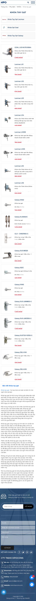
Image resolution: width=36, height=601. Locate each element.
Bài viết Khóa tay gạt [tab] (10, 386)
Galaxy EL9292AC (21, 217)
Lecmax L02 (19, 81)
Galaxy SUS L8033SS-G (23, 318)
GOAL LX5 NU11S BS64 (23, 47)
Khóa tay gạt (5, 390)
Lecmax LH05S (20, 132)
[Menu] (33, 2)
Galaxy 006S (19, 284)
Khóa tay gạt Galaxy (15, 36)
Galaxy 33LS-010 (21, 369)
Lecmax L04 (19, 115)
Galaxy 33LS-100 (21, 352)
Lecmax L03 (19, 98)
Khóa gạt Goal (13, 27)
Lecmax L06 (19, 183)
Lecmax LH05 (20, 149)
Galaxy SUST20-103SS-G (23, 335)
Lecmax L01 (19, 64)
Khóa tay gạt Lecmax (16, 19)
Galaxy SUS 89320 (21, 251)
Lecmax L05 (19, 166)
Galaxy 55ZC (19, 268)
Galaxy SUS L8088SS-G (23, 301)
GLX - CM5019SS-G (21, 234)
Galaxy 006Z (19, 200)
